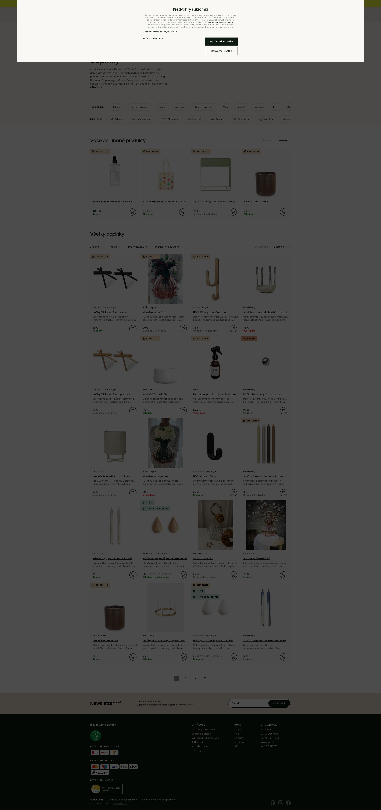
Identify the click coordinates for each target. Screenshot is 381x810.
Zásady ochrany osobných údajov (160, 31)
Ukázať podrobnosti (153, 38)
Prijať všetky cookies (221, 41)
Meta (230, 22)
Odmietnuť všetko (221, 51)
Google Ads (215, 22)
